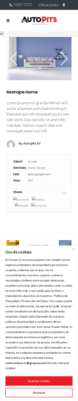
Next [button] (62, 58)
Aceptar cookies (39, 381)
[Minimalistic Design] (39, 58)
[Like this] (64, 193)
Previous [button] (15, 58)
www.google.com (39, 174)
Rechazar (39, 392)
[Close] (73, 249)
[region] (39, 323)
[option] (39, 58)
